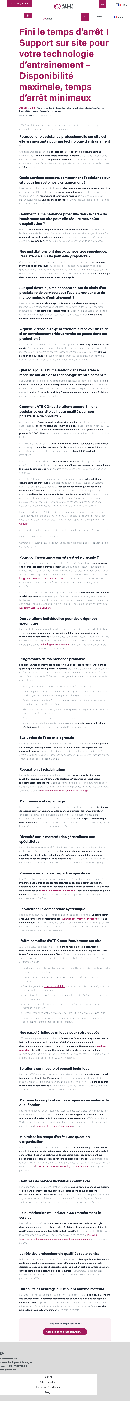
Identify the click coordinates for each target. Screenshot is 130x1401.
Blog (32, 107)
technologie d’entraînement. (55, 644)
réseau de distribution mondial (58, 890)
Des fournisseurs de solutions (35, 608)
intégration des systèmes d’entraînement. (41, 578)
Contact (23, 523)
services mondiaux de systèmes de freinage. (64, 790)
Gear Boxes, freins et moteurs (79, 918)
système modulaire (54, 986)
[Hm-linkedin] (2, 1353)
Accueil (23, 107)
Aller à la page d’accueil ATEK (65, 1331)
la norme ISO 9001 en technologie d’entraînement (62, 1166)
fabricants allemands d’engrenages (53, 1126)
